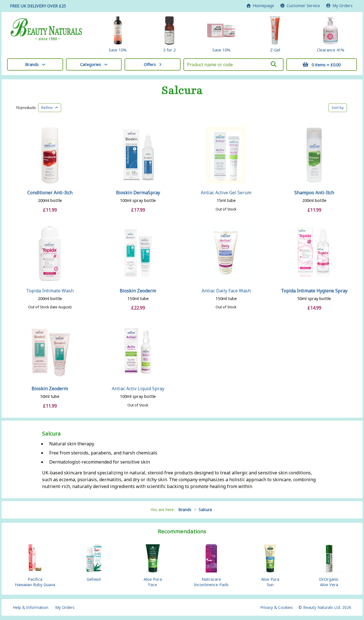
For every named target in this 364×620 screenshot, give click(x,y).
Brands (32, 64)
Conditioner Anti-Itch (50, 192)
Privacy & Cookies (276, 607)
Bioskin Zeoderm (138, 291)
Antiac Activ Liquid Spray (138, 388)
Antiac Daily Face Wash (226, 291)
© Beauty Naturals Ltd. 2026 (325, 607)
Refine (48, 107)
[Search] (273, 64)
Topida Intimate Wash (50, 291)
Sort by (338, 107)
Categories (90, 64)
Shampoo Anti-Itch (314, 192)
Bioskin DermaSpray (138, 192)
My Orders (341, 5)
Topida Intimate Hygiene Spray (314, 291)
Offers (150, 64)
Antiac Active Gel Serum (226, 192)
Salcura (182, 90)
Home (262, 5)
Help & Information (30, 607)
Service (303, 5)
